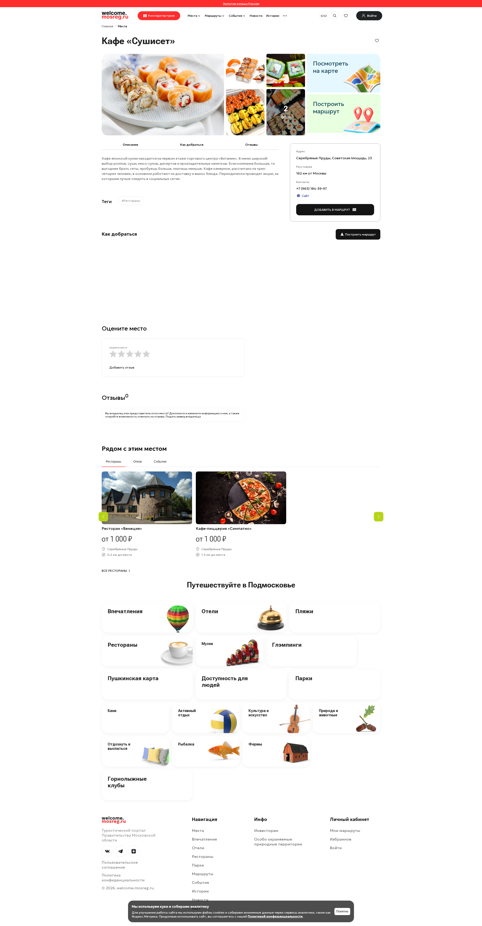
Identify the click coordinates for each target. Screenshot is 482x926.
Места (192, 16)
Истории (272, 16)
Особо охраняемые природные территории (278, 842)
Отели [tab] (137, 461)
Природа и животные (328, 712)
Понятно (342, 911)
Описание (130, 144)
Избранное (340, 839)
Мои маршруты (345, 830)
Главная (107, 26)
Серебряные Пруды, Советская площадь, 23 (334, 158)
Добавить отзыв (121, 367)
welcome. (114, 820)
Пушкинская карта (133, 678)
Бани (112, 710)
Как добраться (191, 144)
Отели (210, 611)
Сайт (305, 195)
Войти (336, 847)
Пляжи (304, 611)
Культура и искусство (259, 712)
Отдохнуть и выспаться (119, 746)
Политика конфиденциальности (123, 878)
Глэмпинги (287, 644)
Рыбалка (186, 744)
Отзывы (251, 144)
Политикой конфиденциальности (275, 916)
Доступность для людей (225, 681)
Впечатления (125, 611)
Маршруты (213, 16)
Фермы (255, 744)
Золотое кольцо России (241, 3)
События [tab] (160, 461)
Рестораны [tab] (113, 461)
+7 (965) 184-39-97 (311, 188)
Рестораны (122, 644)
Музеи (207, 643)
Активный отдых (187, 712)
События (235, 16)
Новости (256, 16)
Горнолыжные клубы (127, 782)
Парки (303, 678)
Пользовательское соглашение (120, 865)
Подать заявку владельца (183, 416)
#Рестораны (131, 201)
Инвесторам (266, 830)
